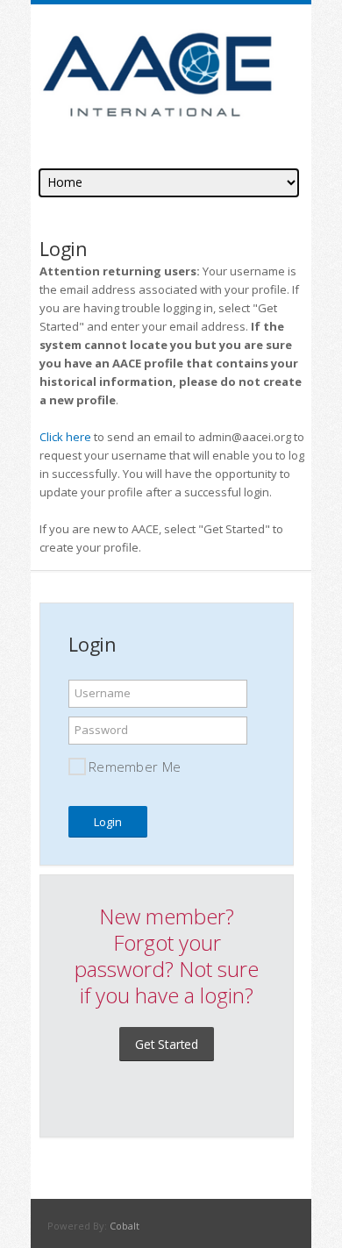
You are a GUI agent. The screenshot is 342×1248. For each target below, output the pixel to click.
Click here (65, 437)
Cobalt (124, 1225)
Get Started (166, 1044)
